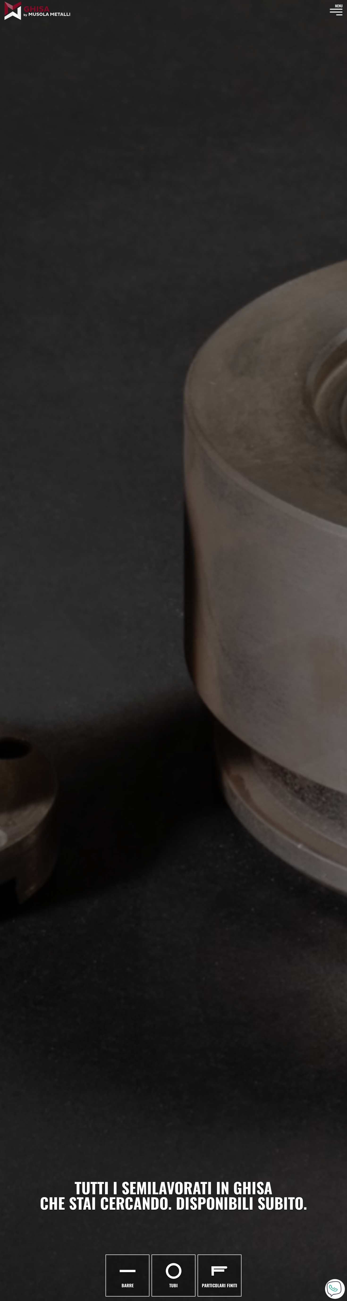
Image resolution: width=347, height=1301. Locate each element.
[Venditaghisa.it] (37, 10)
